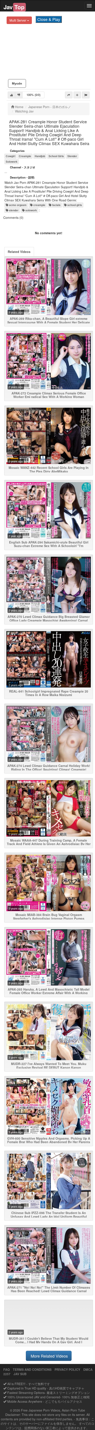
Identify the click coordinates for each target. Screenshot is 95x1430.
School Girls (56, 156)
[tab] (19, 251)
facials (56, 205)
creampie (39, 205)
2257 (6, 1374)
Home (18, 107)
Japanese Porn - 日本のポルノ (49, 107)
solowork (31, 210)
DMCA (88, 1369)
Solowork (11, 162)
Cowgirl (10, 156)
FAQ (6, 1369)
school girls (74, 205)
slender (13, 210)
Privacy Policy (67, 1369)
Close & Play (48, 19)
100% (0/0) (33, 95)
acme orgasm (17, 205)
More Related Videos (49, 1356)
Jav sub (20, 1374)
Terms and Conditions (32, 1369)
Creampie (25, 156)
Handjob (40, 156)
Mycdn (17, 83)
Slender (72, 156)
